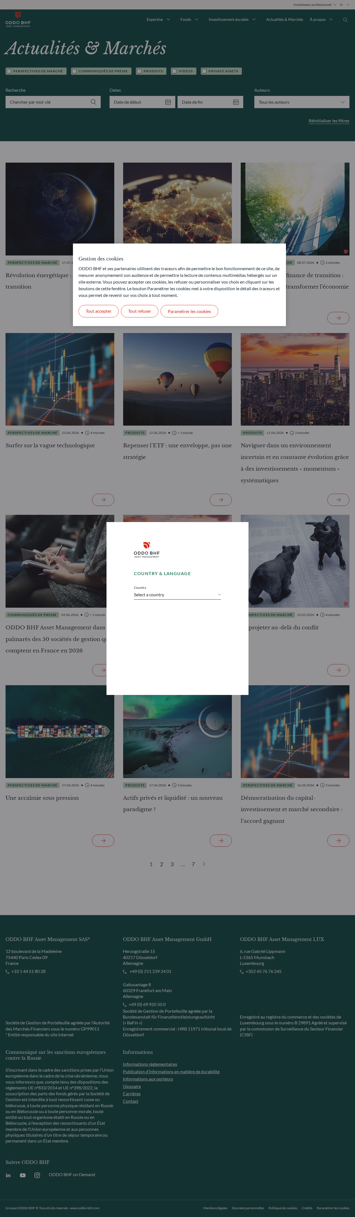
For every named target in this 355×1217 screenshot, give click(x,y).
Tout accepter (98, 311)
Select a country (149, 594)
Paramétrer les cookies (189, 311)
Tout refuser (139, 311)
